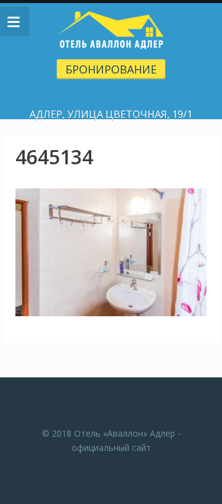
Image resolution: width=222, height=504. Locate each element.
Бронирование (111, 69)
